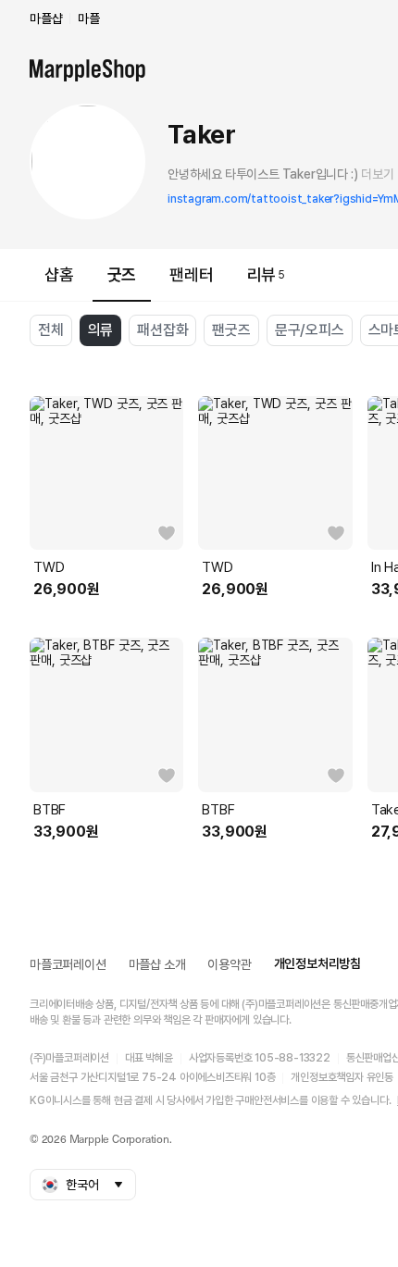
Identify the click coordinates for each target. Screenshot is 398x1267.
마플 (89, 18)
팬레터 (191, 274)
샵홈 (59, 274)
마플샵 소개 (157, 964)
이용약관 (229, 964)
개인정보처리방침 (317, 963)
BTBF (49, 809)
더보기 (377, 174)
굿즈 (122, 274)
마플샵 (46, 18)
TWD (48, 567)
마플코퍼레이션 (68, 964)
